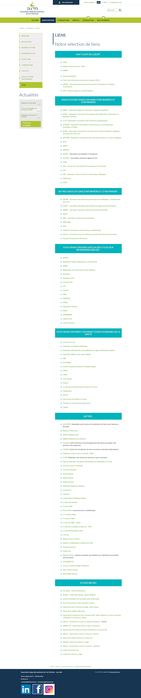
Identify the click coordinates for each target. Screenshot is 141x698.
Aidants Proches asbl (70, 431)
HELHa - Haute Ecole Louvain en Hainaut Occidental (81, 621)
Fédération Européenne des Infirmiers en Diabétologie (82, 230)
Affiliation (26, 42)
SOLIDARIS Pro (68, 561)
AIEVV (65, 214)
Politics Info (67, 551)
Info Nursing (103, 20)
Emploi (76, 20)
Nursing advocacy (69, 547)
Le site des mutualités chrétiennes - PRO (77, 527)
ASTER (65, 154)
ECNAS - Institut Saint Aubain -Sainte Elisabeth (79, 595)
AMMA (65, 70)
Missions (25, 36)
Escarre (65, 383)
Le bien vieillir (67, 506)
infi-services (67, 490)
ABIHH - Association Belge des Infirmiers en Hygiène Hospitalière (85, 110)
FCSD (65, 457)
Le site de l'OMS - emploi (72, 522)
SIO (64, 170)
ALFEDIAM (67, 362)
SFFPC (65, 395)
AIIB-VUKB (66, 222)
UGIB (65, 62)
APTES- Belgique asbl (70, 435)
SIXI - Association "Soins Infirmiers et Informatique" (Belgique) (84, 174)
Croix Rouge (67, 379)
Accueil (35, 20)
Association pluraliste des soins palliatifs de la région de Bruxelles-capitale (88, 350)
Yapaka (65, 407)
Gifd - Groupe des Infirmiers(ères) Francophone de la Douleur (84, 166)
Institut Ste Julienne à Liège (72, 654)
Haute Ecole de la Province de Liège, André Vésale (80, 607)
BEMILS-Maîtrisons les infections (74, 439)
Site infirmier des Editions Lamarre (75, 399)
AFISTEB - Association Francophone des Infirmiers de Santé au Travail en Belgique (92, 138)
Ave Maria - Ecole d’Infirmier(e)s (74, 591)
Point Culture (67, 510)
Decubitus (66, 274)
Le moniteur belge (69, 514)
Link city (66, 535)
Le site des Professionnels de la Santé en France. (80, 387)
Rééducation (67, 391)
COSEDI (66, 449)
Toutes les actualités (27, 124)
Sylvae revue (67, 319)
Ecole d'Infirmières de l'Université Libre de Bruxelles (81, 599)
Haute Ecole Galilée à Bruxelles (74, 611)
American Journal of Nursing (73, 465)
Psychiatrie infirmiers (70, 306)
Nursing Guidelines (69, 76)
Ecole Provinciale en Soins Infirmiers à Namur (79, 603)
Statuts (25, 71)
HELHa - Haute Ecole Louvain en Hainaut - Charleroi (81, 646)
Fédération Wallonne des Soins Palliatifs (77, 354)
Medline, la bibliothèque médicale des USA (78, 543)
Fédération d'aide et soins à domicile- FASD (78, 453)
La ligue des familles (70, 502)
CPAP (65, 375)
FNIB (65, 162)
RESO (65, 310)
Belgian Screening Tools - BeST (74, 66)
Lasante (66, 290)
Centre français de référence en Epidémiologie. (79, 366)
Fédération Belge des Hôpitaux (74, 486)
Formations (63, 20)
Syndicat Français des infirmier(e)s (75, 238)
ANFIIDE (66, 150)
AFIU (65, 142)
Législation (88, 20)
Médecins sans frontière (71, 539)
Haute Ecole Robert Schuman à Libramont (78, 638)
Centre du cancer (69, 342)
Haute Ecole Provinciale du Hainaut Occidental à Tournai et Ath (85, 630)
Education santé (68, 278)
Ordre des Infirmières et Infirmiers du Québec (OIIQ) (81, 80)
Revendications (28, 47)
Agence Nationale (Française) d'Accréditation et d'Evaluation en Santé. (87, 461)
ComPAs (66, 158)
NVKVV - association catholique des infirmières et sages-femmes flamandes (89, 206)
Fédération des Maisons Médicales (75, 346)
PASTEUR (66, 298)
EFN (64, 226)
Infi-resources (68, 282)
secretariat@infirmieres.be (28, 682)
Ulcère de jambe (68, 323)
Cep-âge (66, 443)
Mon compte (89, 2)
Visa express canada (70, 570)
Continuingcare (68, 474)
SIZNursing (67, 178)
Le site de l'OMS (68, 518)
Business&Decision (114, 672)
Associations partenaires (27, 78)
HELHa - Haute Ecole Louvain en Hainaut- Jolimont (81, 634)
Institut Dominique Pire (71, 650)
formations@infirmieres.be (45, 682)
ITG (64, 286)
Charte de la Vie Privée (83, 666)
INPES (65, 371)
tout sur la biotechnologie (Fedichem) (76, 566)
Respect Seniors (69, 555)
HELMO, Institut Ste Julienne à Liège (76, 642)
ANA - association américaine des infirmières (78, 218)
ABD (64, 358)
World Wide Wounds (70, 574)
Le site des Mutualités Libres (73, 531)
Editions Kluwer (68, 482)
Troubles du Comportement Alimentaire (76, 403)
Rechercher (120, 10)
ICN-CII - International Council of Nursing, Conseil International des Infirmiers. (90, 234)
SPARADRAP (67, 315)
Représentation (28, 53)
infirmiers (66, 494)
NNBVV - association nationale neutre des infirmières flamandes (85, 210)
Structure (26, 59)
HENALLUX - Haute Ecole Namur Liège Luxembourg (81, 626)
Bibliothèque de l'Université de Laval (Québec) (79, 270)
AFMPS (65, 258)
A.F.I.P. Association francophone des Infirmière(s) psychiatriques (85, 121)
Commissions (27, 65)
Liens (99, 2)
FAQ (105, 2)
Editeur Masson (68, 478)
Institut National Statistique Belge (74, 498)
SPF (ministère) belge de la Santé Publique (78, 91)
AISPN (65, 146)
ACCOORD (67, 424)
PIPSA (65, 302)
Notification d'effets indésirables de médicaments (80, 262)
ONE (64, 294)
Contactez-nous (116, 2)
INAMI (65, 266)
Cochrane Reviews (69, 470)
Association (48, 20)
